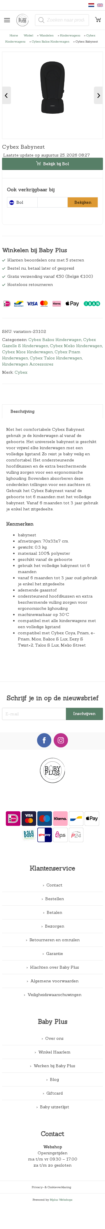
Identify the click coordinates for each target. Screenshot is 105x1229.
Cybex (21, 372)
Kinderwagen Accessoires (27, 364)
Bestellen (54, 898)
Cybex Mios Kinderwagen (27, 351)
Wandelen (46, 35)
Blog (54, 1079)
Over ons (54, 1038)
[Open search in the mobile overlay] (62, 20)
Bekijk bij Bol (56, 163)
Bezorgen (54, 926)
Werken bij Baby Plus (54, 1065)
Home (14, 35)
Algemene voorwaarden (54, 981)
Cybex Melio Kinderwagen (76, 345)
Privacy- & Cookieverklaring (51, 1187)
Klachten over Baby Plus (54, 967)
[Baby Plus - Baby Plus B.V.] (24, 20)
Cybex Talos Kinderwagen (56, 358)
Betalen (54, 912)
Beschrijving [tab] (22, 411)
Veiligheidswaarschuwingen (54, 994)
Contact (54, 885)
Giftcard (54, 1093)
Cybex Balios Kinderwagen (50, 41)
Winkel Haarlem (54, 1052)
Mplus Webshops (61, 1200)
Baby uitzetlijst (54, 1106)
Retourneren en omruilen (54, 939)
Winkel (28, 35)
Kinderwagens (70, 35)
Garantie (54, 953)
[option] (52, 95)
